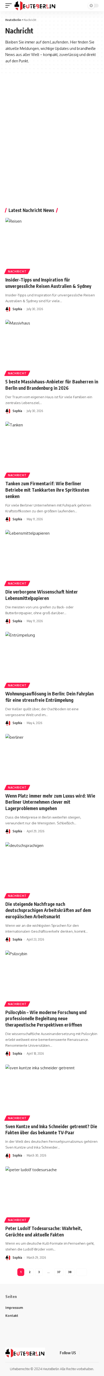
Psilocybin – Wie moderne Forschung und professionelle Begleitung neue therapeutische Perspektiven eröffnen (45, 1018)
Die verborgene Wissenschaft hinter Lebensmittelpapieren (41, 595)
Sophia (17, 309)
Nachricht (17, 271)
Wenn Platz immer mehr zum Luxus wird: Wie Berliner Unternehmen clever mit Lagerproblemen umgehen (50, 802)
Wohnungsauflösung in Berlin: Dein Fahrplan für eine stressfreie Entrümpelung (49, 697)
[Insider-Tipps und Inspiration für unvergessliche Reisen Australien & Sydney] (52, 246)
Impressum (14, 1308)
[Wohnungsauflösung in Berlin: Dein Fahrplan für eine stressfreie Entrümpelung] (52, 659)
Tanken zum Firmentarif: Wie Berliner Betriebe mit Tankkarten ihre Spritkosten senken (47, 490)
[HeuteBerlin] (35, 5)
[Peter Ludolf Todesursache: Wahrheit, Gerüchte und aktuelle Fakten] (52, 1194)
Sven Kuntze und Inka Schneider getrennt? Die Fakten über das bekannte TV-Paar (51, 1129)
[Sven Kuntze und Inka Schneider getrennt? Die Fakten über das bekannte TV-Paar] (52, 1092)
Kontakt (11, 1316)
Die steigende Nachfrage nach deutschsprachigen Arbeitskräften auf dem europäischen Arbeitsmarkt (48, 910)
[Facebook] (84, 1353)
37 (59, 1272)
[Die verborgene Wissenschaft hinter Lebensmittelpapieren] (52, 558)
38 (69, 1272)
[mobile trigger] (9, 5)
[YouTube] (97, 1353)
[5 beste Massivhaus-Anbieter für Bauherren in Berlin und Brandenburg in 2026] (52, 347)
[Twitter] (90, 1353)
